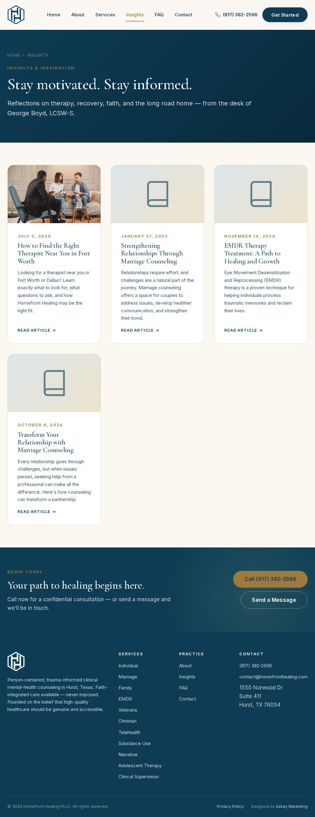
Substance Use (134, 743)
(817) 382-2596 (240, 15)
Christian (127, 721)
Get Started (285, 15)
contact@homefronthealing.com (273, 677)
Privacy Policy (230, 806)
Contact (183, 15)
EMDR (125, 699)
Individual (128, 666)
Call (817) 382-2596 (270, 579)
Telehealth (129, 732)
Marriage (127, 677)
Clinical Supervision (138, 777)
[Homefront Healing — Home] (16, 15)
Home (53, 15)
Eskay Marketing (292, 806)
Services (105, 15)
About (77, 15)
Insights (135, 15)
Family (125, 688)
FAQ (159, 15)
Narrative (128, 754)
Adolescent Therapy (139, 765)
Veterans (127, 710)
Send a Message (274, 600)
